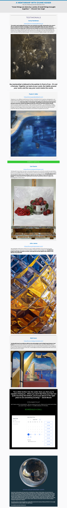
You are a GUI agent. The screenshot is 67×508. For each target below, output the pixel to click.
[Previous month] (30, 420)
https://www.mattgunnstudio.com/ (33, 341)
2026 (36, 419)
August (34, 419)
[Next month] (40, 420)
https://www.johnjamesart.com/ (33, 246)
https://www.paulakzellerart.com (33, 97)
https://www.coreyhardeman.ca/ (33, 23)
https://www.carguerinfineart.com (33, 169)
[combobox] (35, 441)
